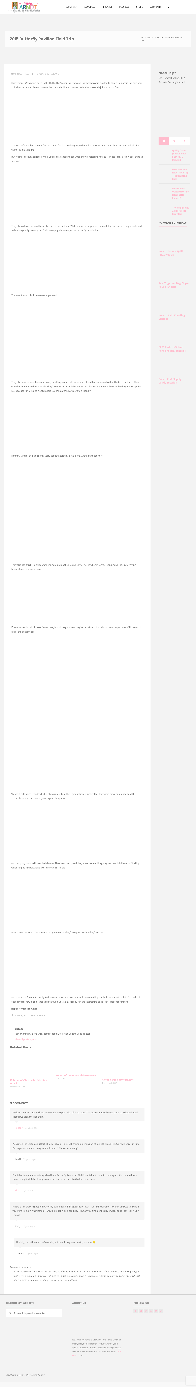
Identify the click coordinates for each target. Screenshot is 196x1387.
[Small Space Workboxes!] (123, 1064)
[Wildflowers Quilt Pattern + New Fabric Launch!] (164, 192)
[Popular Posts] (174, 141)
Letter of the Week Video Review (76, 1075)
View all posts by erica (26, 1039)
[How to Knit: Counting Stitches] (174, 303)
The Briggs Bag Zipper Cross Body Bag (180, 211)
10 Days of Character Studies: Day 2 (28, 1082)
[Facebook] (135, 1311)
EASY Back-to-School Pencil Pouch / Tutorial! (172, 348)
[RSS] (161, 1311)
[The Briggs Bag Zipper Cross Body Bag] (164, 211)
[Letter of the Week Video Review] (77, 1062)
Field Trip (29, 73)
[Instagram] (141, 1311)
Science (55, 73)
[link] (168, 7)
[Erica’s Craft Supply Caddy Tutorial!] (174, 367)
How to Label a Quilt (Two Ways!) (171, 253)
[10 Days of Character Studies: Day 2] (31, 1064)
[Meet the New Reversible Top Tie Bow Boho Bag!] (164, 173)
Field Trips (29, 1015)
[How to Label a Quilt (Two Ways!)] (174, 239)
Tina (17, 1190)
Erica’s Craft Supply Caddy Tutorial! (170, 380)
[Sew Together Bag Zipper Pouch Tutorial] (174, 271)
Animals (150, 37)
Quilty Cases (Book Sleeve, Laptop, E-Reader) (179, 155)
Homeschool (42, 73)
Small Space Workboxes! (118, 1079)
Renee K (19, 1127)
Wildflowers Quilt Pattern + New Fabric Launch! (180, 193)
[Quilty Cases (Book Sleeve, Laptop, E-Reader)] (164, 154)
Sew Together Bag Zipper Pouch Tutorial (174, 285)
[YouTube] (151, 1311)
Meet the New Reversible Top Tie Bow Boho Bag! (180, 174)
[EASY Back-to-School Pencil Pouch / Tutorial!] (174, 335)
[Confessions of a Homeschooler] (24, 6)
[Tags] (184, 141)
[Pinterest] (146, 1311)
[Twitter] (156, 1311)
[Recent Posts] (164, 141)
